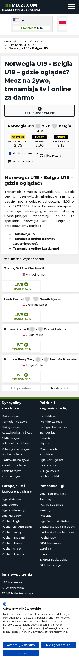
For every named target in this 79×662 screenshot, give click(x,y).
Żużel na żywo (12, 476)
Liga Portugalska (51, 460)
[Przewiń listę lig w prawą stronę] (74, 24)
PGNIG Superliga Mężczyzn (51, 507)
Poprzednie (22, 388)
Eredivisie (46, 454)
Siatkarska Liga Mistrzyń (57, 532)
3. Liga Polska (34, 335)
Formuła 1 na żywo (15, 421)
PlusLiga (45, 515)
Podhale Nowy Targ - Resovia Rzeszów (40, 359)
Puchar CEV (48, 537)
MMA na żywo (11, 438)
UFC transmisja (12, 582)
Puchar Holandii (13, 554)
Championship (49, 449)
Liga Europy (10, 504)
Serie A (45, 438)
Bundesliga (47, 432)
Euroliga (45, 548)
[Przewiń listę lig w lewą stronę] (5, 24)
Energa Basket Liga (54, 559)
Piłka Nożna (50, 155)
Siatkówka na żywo (15, 460)
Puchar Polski (49, 476)
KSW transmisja (13, 587)
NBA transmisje (51, 543)
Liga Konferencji (13, 510)
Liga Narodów (12, 515)
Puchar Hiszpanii (13, 537)
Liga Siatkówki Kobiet (55, 521)
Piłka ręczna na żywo (16, 449)
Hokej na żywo (12, 427)
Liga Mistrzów (11, 499)
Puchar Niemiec (13, 543)
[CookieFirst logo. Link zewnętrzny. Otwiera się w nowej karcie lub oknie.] (4, 604)
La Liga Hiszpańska (53, 427)
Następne (58, 388)
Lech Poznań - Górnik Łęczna (33, 299)
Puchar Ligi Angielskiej (17, 526)
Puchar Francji (11, 532)
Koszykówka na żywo (17, 432)
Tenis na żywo (12, 471)
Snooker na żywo (14, 465)
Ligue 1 (44, 443)
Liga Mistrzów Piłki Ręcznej (53, 496)
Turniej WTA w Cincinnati (24, 268)
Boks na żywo (11, 416)
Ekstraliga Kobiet (36, 304)
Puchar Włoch (12, 548)
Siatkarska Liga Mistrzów (57, 526)
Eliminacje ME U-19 (25, 153)
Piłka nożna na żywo (16, 443)
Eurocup (45, 554)
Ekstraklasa (48, 416)
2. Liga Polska (34, 365)
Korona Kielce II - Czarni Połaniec (36, 329)
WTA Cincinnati (35, 274)
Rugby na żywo (12, 454)
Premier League (51, 421)
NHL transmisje (50, 565)
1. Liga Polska (49, 465)
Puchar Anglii (11, 521)
